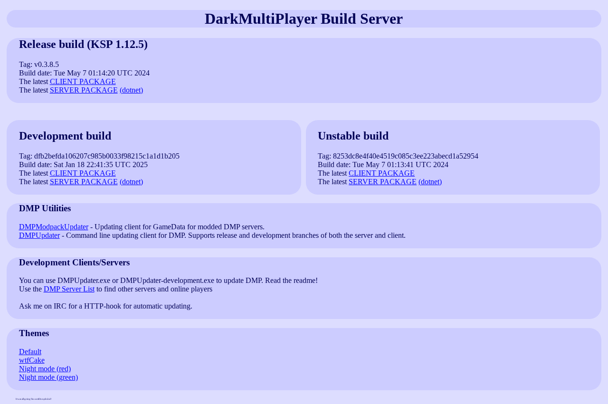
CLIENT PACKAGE (83, 81)
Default (30, 352)
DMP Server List (69, 289)
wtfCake (32, 360)
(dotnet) (131, 90)
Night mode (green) (48, 377)
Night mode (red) (45, 369)
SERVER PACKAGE (84, 90)
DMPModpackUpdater (53, 227)
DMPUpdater (39, 235)
